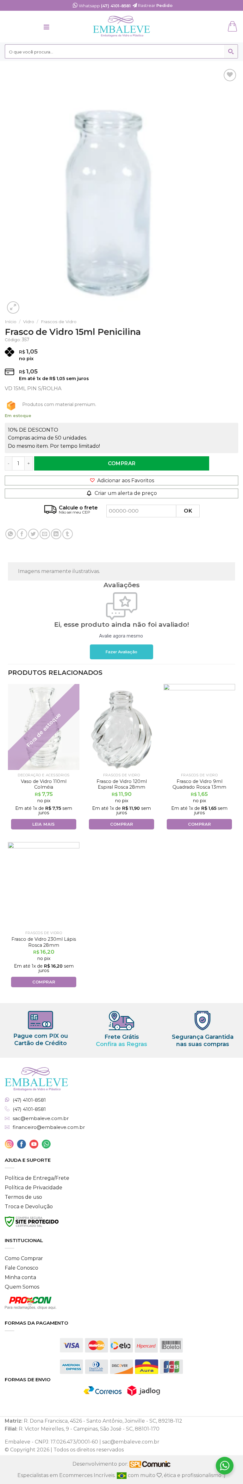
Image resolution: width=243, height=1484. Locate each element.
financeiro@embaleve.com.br (49, 1127)
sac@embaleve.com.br (41, 1118)
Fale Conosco (21, 1268)
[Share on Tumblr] (67, 534)
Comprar (122, 463)
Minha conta (20, 1277)
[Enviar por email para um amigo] (45, 534)
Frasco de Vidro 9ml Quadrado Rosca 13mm (199, 784)
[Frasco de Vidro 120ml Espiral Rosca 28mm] (121, 727)
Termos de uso (23, 1197)
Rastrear (154, 5)
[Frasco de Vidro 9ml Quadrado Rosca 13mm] (199, 727)
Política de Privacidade (33, 1188)
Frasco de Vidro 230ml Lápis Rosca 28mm (43, 942)
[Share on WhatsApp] (10, 534)
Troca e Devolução (29, 1207)
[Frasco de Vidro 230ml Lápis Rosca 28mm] (43, 885)
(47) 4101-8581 (29, 1100)
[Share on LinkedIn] (56, 534)
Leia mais (43, 824)
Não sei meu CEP (74, 512)
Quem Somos (22, 1287)
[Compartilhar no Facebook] (22, 534)
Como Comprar (24, 1258)
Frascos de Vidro (59, 321)
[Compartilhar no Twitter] (33, 534)
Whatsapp (104, 5)
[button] (121, 480)
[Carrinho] (233, 26)
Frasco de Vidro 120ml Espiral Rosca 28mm (122, 784)
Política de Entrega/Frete (37, 1178)
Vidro (28, 321)
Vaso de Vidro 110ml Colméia (43, 784)
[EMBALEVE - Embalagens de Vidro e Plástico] (121, 26)
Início (10, 321)
